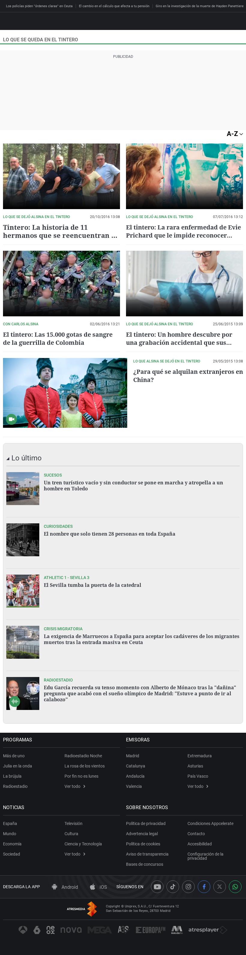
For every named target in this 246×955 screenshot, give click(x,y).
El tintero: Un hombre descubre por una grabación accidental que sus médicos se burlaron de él (179, 342)
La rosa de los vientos (84, 766)
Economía (12, 843)
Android (69, 887)
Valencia (134, 786)
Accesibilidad (200, 843)
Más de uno (14, 755)
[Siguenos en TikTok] (172, 886)
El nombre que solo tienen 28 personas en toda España (110, 534)
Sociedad (11, 854)
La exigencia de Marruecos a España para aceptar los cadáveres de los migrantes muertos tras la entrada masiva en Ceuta (141, 639)
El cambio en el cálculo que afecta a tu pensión (114, 6)
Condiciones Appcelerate (210, 823)
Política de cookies (143, 843)
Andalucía (135, 776)
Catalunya (135, 766)
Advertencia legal (142, 833)
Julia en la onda (17, 766)
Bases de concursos (144, 864)
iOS (102, 887)
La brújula (12, 776)
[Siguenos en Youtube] (157, 886)
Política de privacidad (146, 823)
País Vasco (198, 776)
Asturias (195, 766)
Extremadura (200, 755)
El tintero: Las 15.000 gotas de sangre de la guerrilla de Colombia (57, 338)
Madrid (132, 755)
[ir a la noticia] (22, 488)
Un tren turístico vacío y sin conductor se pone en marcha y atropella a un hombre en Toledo (133, 485)
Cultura (71, 833)
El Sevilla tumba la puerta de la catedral (92, 585)
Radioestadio (15, 786)
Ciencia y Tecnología (83, 843)
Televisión (73, 823)
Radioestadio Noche (83, 755)
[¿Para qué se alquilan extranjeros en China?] (65, 393)
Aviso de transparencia (147, 854)
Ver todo (72, 786)
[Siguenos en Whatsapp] (235, 886)
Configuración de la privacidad (206, 856)
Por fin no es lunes (81, 776)
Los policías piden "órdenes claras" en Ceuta (39, 6)
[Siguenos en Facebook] (204, 886)
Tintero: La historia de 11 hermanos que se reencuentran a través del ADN (59, 235)
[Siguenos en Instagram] (188, 886)
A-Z (233, 133)
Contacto (196, 833)
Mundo (9, 833)
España (10, 823)
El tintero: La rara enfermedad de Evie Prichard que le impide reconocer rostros (183, 235)
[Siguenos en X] (219, 886)
